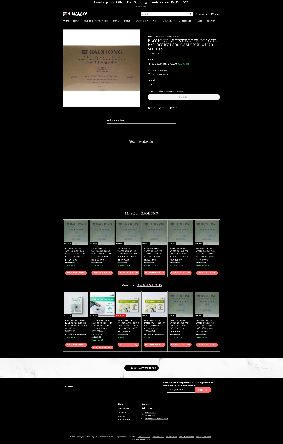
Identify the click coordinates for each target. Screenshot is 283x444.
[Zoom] (101, 68)
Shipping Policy (158, 437)
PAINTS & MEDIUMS (71, 21)
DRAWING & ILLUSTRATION (146, 21)
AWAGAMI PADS (173, 37)
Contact (122, 416)
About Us (122, 413)
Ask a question (115, 120)
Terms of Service (144, 437)
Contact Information (186, 437)
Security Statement (203, 437)
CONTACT (211, 21)
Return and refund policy (140, 439)
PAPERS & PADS (168, 21)
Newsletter (70, 386)
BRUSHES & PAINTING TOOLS (96, 21)
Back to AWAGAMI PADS (143, 368)
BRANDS (199, 21)
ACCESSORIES (185, 21)
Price (150, 59)
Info (65, 433)
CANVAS (116, 21)
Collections (159, 37)
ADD (121, 345)
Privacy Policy (171, 437)
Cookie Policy (124, 419)
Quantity (152, 80)
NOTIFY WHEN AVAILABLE (76, 201)
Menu (120, 404)
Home (150, 37)
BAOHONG (149, 213)
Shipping (162, 91)
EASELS (127, 21)
